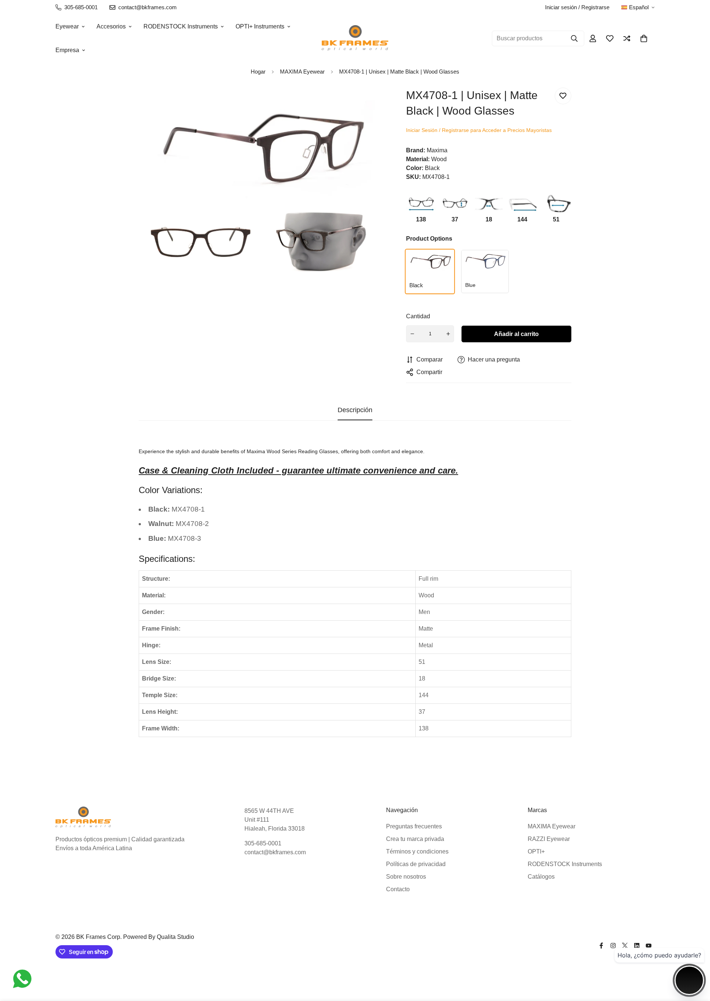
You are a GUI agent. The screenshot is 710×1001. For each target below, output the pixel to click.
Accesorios (111, 26)
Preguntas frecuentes (414, 826)
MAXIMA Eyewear (551, 826)
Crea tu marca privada (415, 839)
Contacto (398, 889)
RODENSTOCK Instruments (180, 26)
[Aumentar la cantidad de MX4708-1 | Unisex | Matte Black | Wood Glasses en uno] (448, 334)
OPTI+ (536, 851)
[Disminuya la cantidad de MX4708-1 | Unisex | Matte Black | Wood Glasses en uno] (412, 334)
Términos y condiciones (417, 851)
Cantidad (418, 316)
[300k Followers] (601, 946)
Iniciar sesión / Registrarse (577, 7)
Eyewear (67, 26)
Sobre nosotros (406, 876)
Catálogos (541, 876)
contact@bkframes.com (275, 852)
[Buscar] (574, 38)
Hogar (258, 71)
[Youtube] (649, 946)
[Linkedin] (637, 946)
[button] (643, 38)
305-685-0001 (262, 843)
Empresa (67, 50)
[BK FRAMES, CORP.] (355, 38)
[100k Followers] (613, 946)
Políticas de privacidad (416, 864)
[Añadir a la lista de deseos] (563, 96)
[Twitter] (625, 946)
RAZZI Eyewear (549, 839)
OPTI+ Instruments (260, 26)
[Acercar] (366, 103)
